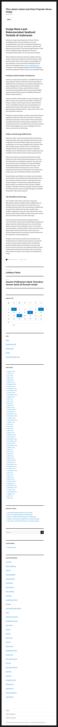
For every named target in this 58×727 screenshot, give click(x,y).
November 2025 (12, 390)
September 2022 (12, 470)
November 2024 (12, 416)
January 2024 (11, 437)
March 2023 (10, 458)
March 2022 (10, 479)
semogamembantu (13, 259)
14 (30, 312)
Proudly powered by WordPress (37, 722)
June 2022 (10, 475)
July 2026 (10, 373)
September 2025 (12, 394)
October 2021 (11, 489)
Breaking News (11, 547)
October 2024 (11, 418)
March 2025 (10, 407)
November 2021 (12, 487)
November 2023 (12, 441)
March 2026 (11, 382)
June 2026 (10, 375)
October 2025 (11, 392)
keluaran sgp (10, 348)
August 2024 (11, 422)
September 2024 (12, 420)
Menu (9, 19)
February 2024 (11, 435)
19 (19, 315)
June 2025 (10, 401)
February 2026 (11, 384)
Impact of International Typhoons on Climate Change (23, 519)
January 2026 (11, 386)
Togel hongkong (11, 566)
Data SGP (8, 562)
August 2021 (11, 494)
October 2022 (11, 468)
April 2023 (10, 456)
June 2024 (10, 426)
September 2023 (12, 445)
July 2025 (10, 399)
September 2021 (12, 491)
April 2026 (10, 380)
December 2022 (12, 464)
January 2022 (11, 483)
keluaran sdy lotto (11, 692)
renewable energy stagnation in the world (19, 512)
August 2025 (11, 397)
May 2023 (10, 453)
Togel (7, 340)
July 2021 (10, 496)
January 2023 (11, 462)
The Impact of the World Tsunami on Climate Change (23, 521)
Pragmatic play (10, 579)
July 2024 (10, 424)
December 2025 (12, 388)
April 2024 (10, 430)
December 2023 (12, 439)
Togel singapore (10, 574)
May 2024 (10, 428)
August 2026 (11, 371)
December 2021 (11, 485)
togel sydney (9, 697)
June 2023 (10, 451)
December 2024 (12, 413)
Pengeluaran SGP (11, 344)
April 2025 (10, 405)
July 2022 (10, 472)
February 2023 (11, 460)
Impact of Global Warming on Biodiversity (19, 514)
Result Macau (10, 587)
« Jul (13, 325)
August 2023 (11, 447)
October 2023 (11, 443)
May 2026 (10, 378)
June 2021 (10, 498)
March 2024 (10, 432)
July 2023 (10, 449)
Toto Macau (9, 583)
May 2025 (10, 403)
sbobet (8, 353)
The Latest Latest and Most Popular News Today (17, 722)
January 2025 (11, 411)
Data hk (8, 570)
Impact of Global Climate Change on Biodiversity (21, 517)
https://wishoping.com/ (32, 65)
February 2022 (11, 481)
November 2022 (12, 466)
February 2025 (11, 409)
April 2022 (10, 477)
